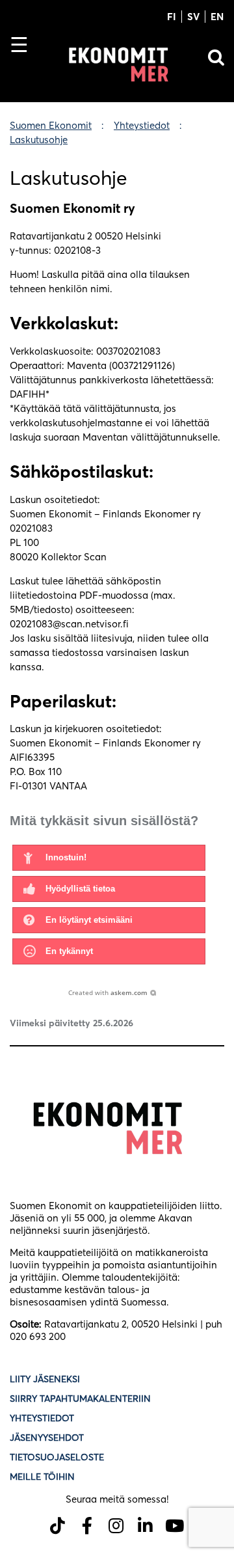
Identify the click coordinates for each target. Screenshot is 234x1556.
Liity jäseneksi (45, 1379)
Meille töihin (42, 1476)
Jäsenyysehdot (47, 1437)
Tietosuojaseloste (58, 1457)
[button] (108, 858)
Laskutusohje (39, 139)
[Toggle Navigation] (24, 67)
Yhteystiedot (142, 125)
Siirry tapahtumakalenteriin (80, 1398)
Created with (108, 992)
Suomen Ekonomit (51, 125)
